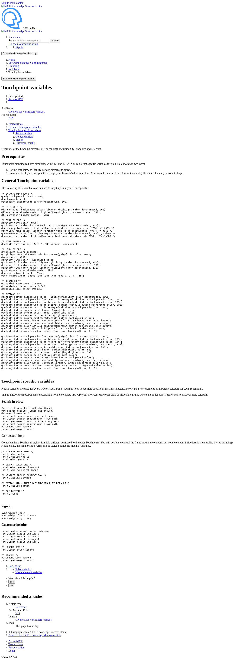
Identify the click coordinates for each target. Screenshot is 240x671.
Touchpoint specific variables (24, 130)
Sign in (19, 47)
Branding (13, 65)
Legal (11, 650)
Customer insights (25, 142)
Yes (12, 581)
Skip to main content (12, 2)
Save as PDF (15, 99)
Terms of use (15, 644)
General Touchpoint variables (24, 127)
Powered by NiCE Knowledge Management (34, 635)
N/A (10, 117)
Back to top (14, 565)
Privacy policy (16, 647)
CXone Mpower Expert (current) (26, 111)
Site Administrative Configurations (27, 62)
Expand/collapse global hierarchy (19, 53)
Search (12, 40)
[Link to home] (21, 31)
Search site (14, 37)
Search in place (23, 133)
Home (11, 59)
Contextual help (24, 136)
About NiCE (15, 641)
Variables (13, 69)
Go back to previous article (23, 43)
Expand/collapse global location (19, 78)
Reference (21, 606)
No (11, 585)
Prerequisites (15, 123)
